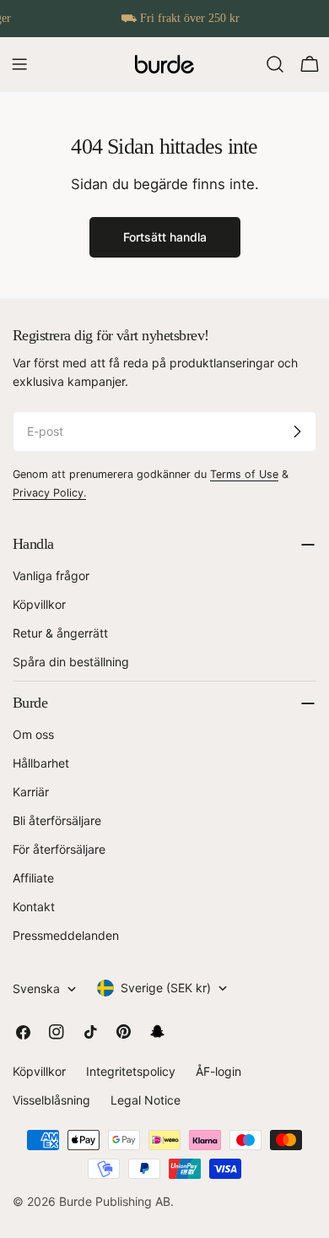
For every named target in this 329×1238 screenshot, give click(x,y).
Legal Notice (146, 1100)
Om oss (33, 734)
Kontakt (34, 906)
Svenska (36, 988)
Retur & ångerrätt (60, 633)
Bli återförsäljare (57, 820)
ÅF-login (218, 1071)
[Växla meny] (19, 64)
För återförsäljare (59, 849)
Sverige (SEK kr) (166, 987)
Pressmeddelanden (66, 935)
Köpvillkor (39, 604)
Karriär (31, 792)
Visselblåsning (51, 1100)
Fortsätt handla (165, 237)
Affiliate (33, 878)
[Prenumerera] (297, 431)
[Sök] (275, 64)
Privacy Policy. (49, 492)
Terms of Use (244, 474)
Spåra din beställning (71, 661)
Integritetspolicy (130, 1071)
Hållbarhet (41, 763)
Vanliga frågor (51, 575)
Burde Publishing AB (114, 1201)
